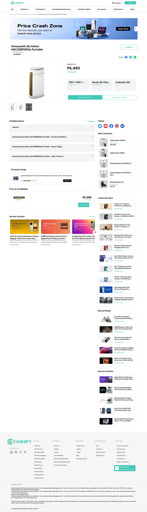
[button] (130, 2)
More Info (119, 441)
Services (36, 441)
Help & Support (100, 441)
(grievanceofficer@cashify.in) (20, 494)
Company (56, 441)
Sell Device (79, 441)
